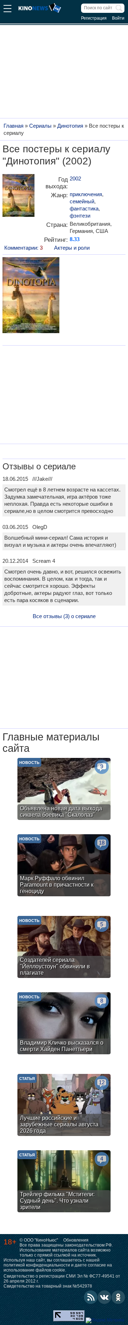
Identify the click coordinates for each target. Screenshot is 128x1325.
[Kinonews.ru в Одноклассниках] (118, 1297)
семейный (82, 201)
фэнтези (80, 216)
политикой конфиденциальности (37, 1265)
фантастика (84, 208)
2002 (75, 178)
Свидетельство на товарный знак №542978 (48, 1286)
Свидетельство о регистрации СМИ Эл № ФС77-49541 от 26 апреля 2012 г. (62, 1279)
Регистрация (94, 18)
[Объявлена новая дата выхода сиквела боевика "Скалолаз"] (64, 790)
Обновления (76, 1240)
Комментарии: (23, 248)
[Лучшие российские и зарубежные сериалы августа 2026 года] (64, 1106)
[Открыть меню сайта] (7, 9)
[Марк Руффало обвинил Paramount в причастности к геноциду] (64, 866)
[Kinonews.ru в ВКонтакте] (104, 1297)
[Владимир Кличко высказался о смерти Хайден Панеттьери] (64, 1024)
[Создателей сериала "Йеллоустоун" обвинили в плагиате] (64, 948)
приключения (86, 194)
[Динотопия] (18, 198)
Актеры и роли (72, 248)
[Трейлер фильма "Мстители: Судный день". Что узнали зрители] (64, 1182)
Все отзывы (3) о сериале (64, 616)
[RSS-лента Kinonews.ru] (90, 1297)
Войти (118, 18)
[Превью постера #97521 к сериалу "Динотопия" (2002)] (30, 296)
